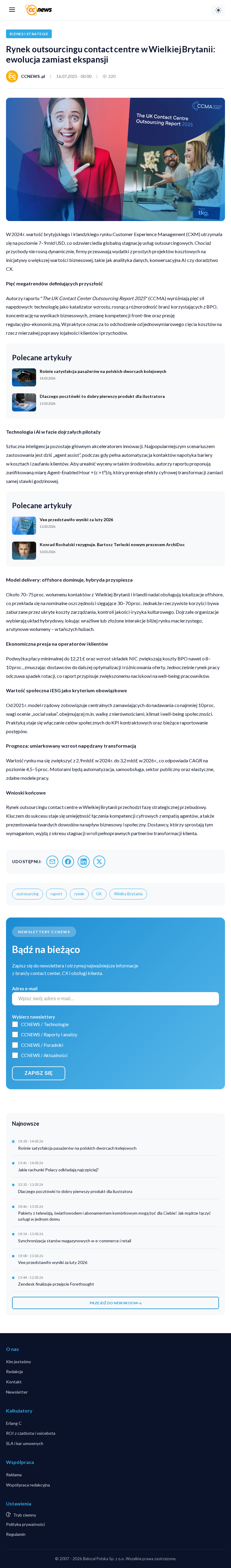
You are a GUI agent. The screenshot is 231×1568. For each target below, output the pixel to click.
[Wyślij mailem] (52, 862)
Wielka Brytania (128, 893)
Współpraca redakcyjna (28, 1484)
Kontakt (14, 1381)
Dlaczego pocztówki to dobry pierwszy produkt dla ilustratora (75, 1191)
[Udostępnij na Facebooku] (68, 862)
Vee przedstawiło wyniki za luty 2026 (52, 1262)
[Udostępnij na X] (99, 862)
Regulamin (16, 1534)
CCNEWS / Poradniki (42, 1045)
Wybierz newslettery (33, 1016)
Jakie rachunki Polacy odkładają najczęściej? (58, 1169)
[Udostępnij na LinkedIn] (84, 862)
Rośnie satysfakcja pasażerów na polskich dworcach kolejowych (77, 1148)
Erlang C (14, 1423)
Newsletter (17, 1391)
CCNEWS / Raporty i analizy (49, 1034)
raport (56, 893)
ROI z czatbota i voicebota (30, 1433)
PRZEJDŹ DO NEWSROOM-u (116, 1303)
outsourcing (27, 893)
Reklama (14, 1474)
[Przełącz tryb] (218, 10)
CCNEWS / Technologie (45, 1024)
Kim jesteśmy (18, 1361)
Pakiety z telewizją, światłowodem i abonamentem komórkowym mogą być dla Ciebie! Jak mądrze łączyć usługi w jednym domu (114, 1216)
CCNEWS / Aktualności (44, 1055)
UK (99, 893)
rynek (79, 893)
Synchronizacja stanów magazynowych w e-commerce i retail (74, 1240)
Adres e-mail (25, 988)
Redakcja (14, 1371)
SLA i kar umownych (24, 1443)
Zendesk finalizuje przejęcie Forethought (56, 1284)
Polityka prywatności (25, 1524)
